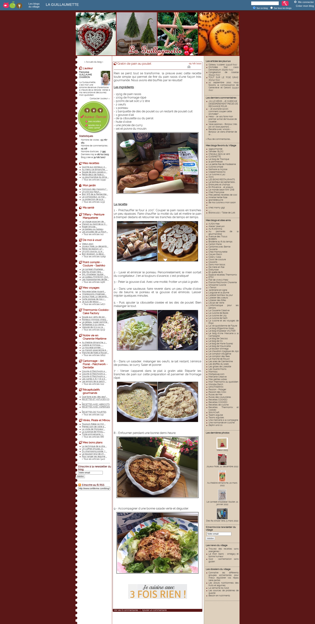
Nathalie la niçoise (218, 169)
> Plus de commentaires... (218, 139)
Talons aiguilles (216, 417)
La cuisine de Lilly (218, 315)
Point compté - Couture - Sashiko (94, 264)
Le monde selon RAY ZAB (221, 189)
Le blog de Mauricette (220, 346)
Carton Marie (215, 244)
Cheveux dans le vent (219, 154)
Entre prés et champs (219, 184)
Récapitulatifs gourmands (91, 391)
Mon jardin (89, 185)
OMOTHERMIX (216, 387)
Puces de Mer (215, 394)
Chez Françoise (216, 192)
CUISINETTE (215, 156)
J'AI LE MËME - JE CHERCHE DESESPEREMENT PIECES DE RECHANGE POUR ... (223, 104)
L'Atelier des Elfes (217, 300)
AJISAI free (214, 224)
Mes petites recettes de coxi (223, 195)
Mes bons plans (92, 442)
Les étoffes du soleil (219, 364)
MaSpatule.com (216, 374)
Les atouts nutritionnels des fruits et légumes (224, 584)
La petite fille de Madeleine (222, 164)
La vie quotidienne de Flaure (223, 325)
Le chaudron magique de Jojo (224, 351)
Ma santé (88, 207)
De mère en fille (216, 267)
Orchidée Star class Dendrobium (224, 68)
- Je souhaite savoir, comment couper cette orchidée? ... (220, 111)
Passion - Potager (217, 389)
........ (210, 210)
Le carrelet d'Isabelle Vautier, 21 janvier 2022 (222, 503)
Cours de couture (217, 259)
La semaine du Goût (219, 588)
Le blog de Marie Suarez (221, 343)
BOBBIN (213, 239)
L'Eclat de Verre (216, 303)
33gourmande (215, 149)
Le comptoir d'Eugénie (220, 354)
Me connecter (306, 2)
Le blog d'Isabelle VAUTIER (222, 331)
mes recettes (94, 121)
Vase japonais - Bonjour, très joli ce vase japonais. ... (223, 125)
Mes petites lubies (218, 379)
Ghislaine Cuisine (217, 285)
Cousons (213, 262)
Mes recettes (91, 163)
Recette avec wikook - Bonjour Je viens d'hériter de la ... (223, 132)
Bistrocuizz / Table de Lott (222, 212)
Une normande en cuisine (222, 422)
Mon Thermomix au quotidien (223, 382)
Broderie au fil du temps (220, 241)
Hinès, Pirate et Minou (96, 420)
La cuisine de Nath (218, 318)
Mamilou (213, 371)
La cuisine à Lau (217, 174)
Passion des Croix (217, 392)
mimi (211, 177)
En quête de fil (216, 272)
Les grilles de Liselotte (220, 366)
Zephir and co (215, 425)
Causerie (213, 249)
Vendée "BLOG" (216, 151)
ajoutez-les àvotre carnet (94, 126)
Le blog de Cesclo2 (218, 338)
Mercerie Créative (218, 376)
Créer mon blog (305, 5)
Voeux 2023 (222, 450)
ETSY (211, 277)
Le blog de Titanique (219, 159)
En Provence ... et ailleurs (221, 187)
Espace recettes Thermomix (223, 274)
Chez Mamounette (218, 252)
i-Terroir (212, 287)
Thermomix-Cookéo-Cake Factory (96, 311)
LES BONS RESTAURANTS (222, 179)
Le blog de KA (216, 341)
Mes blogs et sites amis (218, 220)
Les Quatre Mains (217, 369)
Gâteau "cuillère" (223, 64)
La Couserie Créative (219, 310)
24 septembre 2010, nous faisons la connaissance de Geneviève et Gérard (224, 86)
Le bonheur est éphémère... (222, 182)
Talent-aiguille (216, 415)
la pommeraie (216, 161)
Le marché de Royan (219, 359)
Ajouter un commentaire (154, 610)
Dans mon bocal (217, 264)
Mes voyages (91, 287)
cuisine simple (216, 167)
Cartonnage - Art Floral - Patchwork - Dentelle (95, 364)
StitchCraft (214, 412)
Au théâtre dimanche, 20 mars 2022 (222, 484)
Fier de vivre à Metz (218, 280)
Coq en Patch (215, 254)
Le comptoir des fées (219, 356)
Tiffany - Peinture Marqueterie (93, 216)
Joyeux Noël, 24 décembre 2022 (222, 466)
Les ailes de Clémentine (221, 361)
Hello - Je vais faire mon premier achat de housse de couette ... (223, 119)
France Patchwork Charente (223, 282)
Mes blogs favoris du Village (221, 145)
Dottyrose (214, 269)
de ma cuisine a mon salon (222, 202)
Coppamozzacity (217, 172)
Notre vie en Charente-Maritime (94, 337)
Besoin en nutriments (219, 595)
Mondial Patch (216, 384)
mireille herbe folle (218, 197)
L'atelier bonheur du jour (221, 295)
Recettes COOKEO (218, 399)
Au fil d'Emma (215, 229)
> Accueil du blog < (93, 62)
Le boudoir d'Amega (219, 348)
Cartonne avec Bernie (219, 246)
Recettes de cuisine (219, 404)
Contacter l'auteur (99, 98)
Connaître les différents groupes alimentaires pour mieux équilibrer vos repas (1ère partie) (224, 576)
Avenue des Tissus (218, 236)
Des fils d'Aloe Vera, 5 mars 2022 (222, 520)
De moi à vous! (92, 240)
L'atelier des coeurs (218, 297)
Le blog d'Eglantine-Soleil (221, 328)
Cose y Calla (215, 257)
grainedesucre (216, 200)
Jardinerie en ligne (218, 290)
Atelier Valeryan (217, 226)
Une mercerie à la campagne (223, 420)
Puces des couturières (220, 397)
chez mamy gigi (217, 207)
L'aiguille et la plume (219, 292)
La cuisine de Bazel (218, 313)
